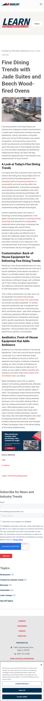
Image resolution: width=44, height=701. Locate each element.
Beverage (4, 585)
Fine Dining (12, 476)
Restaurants (22, 476)
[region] (22, 681)
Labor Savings (6, 595)
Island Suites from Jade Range (26, 300)
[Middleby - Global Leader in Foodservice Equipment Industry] (11, 4)
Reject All (22, 690)
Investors (22, 636)
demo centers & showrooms (22, 659)
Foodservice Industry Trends (11, 580)
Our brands (22, 626)
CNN (3, 460)
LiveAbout (6, 465)
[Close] (41, 664)
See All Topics (6, 601)
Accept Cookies (22, 697)
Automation (5, 590)
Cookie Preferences (22, 684)
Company (22, 621)
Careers (22, 631)
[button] (41, 4)
